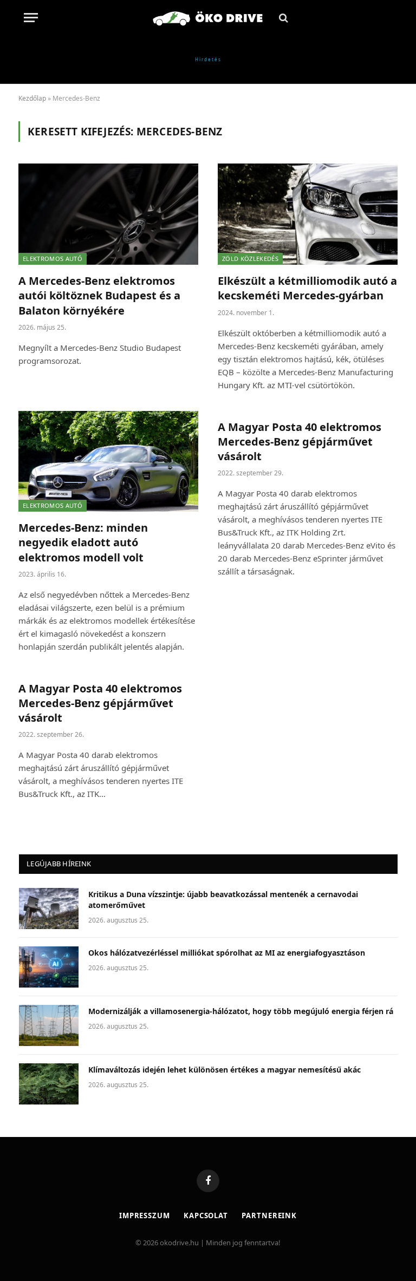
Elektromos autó (52, 258)
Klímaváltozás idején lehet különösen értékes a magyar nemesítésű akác (224, 1069)
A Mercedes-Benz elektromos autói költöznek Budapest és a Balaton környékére (99, 295)
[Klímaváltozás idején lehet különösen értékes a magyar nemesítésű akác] (49, 1083)
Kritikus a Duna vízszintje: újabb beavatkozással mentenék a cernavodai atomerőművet (223, 899)
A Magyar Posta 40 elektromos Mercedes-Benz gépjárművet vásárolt (299, 441)
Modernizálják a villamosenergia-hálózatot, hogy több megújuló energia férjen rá (240, 1011)
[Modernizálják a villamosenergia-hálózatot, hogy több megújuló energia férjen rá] (49, 1025)
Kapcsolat (206, 1215)
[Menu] (31, 17)
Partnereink (269, 1215)
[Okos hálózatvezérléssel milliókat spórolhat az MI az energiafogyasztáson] (49, 967)
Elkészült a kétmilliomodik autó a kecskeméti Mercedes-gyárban (307, 288)
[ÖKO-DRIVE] (208, 17)
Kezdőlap (32, 98)
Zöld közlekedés (250, 258)
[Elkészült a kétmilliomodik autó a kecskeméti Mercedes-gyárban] (308, 214)
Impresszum (144, 1215)
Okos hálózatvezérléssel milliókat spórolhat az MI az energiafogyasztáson (226, 952)
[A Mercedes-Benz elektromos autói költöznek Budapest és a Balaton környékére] (108, 214)
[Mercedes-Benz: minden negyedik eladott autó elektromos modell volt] (108, 461)
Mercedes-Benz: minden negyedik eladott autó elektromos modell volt (83, 542)
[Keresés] (282, 17)
